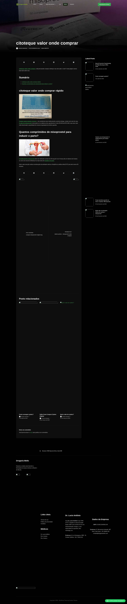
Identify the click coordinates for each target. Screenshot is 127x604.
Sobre (41, 4)
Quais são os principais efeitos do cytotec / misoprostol (101, 212)
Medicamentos (45, 48)
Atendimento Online (104, 4)
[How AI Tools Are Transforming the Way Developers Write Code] (89, 66)
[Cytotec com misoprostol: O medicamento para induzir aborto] (89, 140)
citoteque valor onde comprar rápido (31, 81)
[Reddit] (64, 62)
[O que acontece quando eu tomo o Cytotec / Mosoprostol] (89, 202)
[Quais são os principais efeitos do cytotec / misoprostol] (89, 213)
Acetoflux (43, 523)
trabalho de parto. (49, 160)
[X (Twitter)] (34, 62)
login (31, 432)
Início (34, 4)
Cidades (72, 4)
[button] (115, 600)
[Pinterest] (44, 62)
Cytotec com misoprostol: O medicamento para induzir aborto (102, 138)
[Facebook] (24, 62)
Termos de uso (44, 519)
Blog (65, 4)
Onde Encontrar (50, 4)
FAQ (60, 4)
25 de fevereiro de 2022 (101, 204)
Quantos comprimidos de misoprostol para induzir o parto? (37, 83)
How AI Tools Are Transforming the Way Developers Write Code (103, 65)
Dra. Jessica (44, 538)
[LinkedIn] (54, 62)
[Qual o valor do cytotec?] (69, 357)
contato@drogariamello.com (100, 533)
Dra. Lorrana (44, 536)
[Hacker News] (74, 62)
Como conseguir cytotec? (26, 414)
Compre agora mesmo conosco (28, 121)
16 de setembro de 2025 (101, 68)
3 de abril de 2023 (99, 78)
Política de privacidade (47, 521)
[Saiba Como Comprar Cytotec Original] (49, 357)
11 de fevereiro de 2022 (100, 142)
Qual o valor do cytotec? (67, 414)
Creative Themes (73, 600)
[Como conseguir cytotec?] (28, 357)
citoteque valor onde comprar (27, 68)
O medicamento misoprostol (27, 158)
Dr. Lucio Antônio (45, 534)
